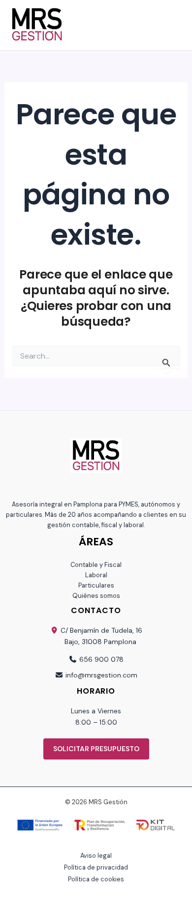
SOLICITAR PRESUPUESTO (96, 748)
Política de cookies (96, 879)
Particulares (96, 585)
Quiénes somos (96, 595)
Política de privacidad (96, 867)
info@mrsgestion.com (101, 675)
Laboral (96, 575)
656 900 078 (101, 659)
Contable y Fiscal (96, 565)
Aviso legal (96, 855)
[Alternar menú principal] (181, 25)
